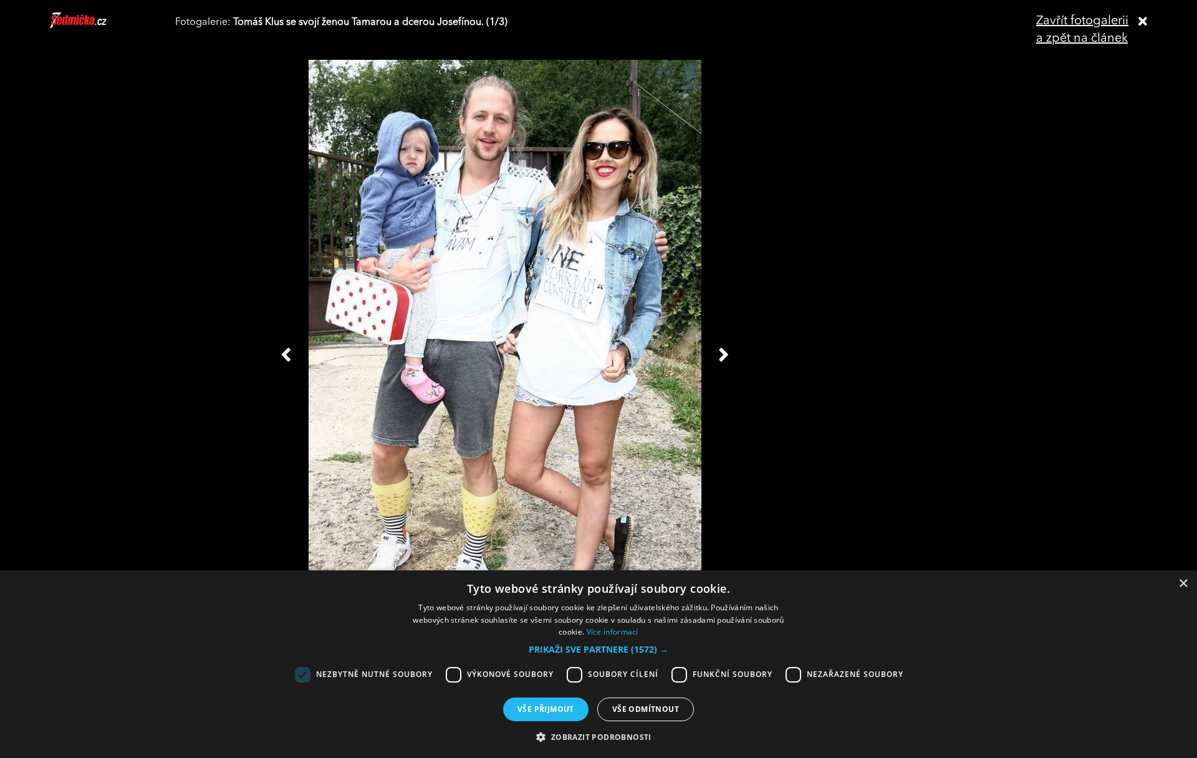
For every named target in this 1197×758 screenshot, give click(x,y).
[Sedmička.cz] (94, 26)
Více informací (612, 631)
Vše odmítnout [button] (645, 709)
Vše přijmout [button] (545, 709)
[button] (598, 649)
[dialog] (598, 664)
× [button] (1183, 583)
